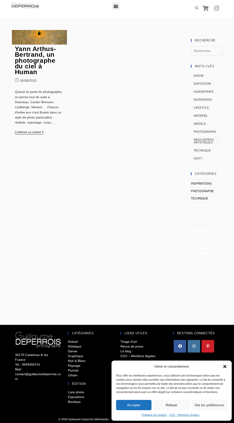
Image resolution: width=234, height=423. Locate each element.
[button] (225, 366)
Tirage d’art (128, 341)
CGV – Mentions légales (184, 415)
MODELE (200, 123)
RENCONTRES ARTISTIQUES (204, 141)
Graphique (75, 356)
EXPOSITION (202, 83)
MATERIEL (201, 115)
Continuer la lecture (29, 132)
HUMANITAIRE (203, 91)
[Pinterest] (208, 346)
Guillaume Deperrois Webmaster (88, 419)
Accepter (134, 405)
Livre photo (76, 392)
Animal (73, 341)
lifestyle (201, 107)
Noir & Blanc (77, 361)
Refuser (172, 405)
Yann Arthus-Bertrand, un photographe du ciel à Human (35, 60)
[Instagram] (216, 8)
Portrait (73, 370)
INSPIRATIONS (201, 183)
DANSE (199, 75)
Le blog (125, 351)
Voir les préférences (209, 405)
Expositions (76, 397)
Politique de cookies (154, 415)
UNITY (198, 158)
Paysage (74, 365)
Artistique (74, 346)
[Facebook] (180, 346)
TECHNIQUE (202, 150)
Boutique (74, 402)
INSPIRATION (203, 99)
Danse (72, 351)
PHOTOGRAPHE (205, 131)
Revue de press (131, 346)
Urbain (72, 375)
